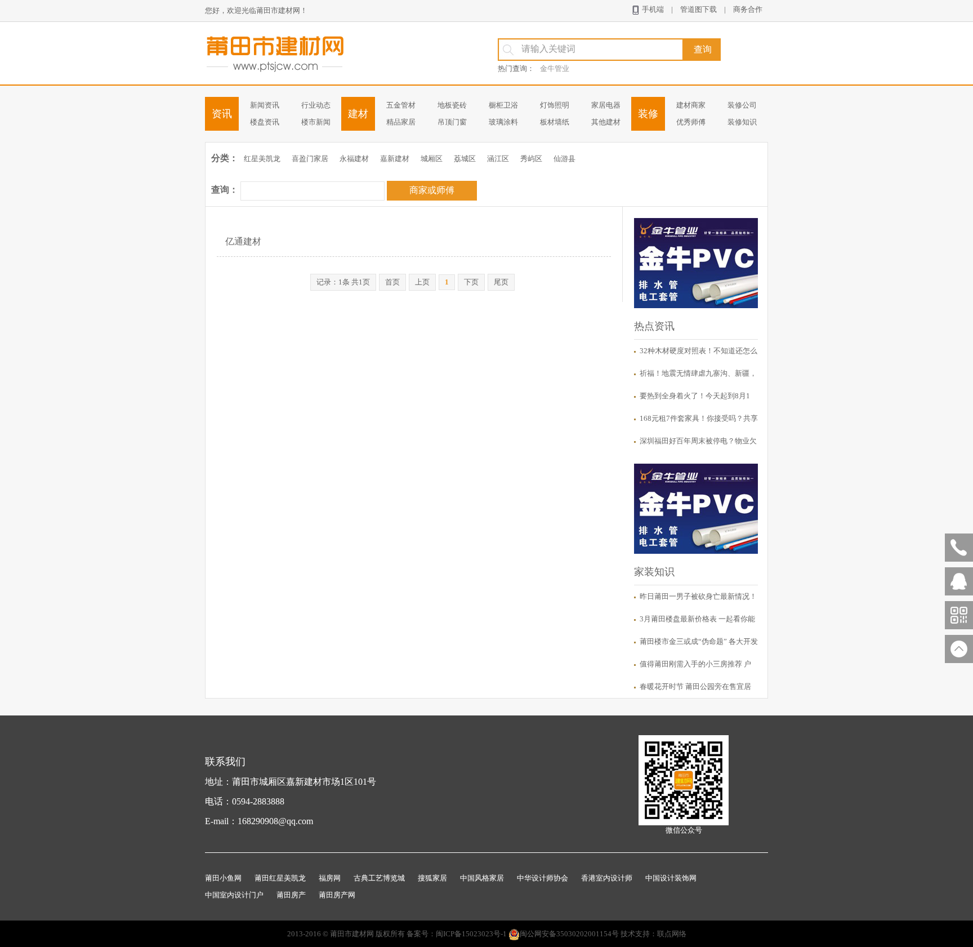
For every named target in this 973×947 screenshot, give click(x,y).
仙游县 (564, 158)
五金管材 (401, 105)
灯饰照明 (554, 105)
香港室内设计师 (606, 878)
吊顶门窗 (452, 122)
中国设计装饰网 (671, 878)
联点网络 (671, 934)
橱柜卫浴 (503, 105)
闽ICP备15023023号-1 (471, 934)
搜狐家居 (432, 878)
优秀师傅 (691, 122)
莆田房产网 (337, 895)
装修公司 (742, 105)
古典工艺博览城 (379, 878)
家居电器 (606, 105)
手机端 (652, 9)
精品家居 (401, 122)
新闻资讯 (264, 105)
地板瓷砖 (452, 105)
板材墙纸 (554, 122)
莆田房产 (291, 895)
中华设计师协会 (542, 878)
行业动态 (316, 105)
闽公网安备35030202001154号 (569, 934)
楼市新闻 (316, 122)
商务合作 (747, 9)
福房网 (330, 878)
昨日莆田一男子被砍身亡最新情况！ (698, 596)
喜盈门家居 (310, 158)
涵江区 (498, 158)
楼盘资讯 (264, 122)
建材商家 (691, 105)
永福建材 (354, 158)
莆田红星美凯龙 (280, 878)
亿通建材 (243, 241)
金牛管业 (554, 68)
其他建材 (606, 122)
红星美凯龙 (262, 158)
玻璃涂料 (503, 122)
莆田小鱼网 (223, 878)
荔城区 (465, 158)
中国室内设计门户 (234, 895)
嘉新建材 (394, 158)
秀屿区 (531, 158)
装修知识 (742, 122)
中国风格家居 (482, 878)
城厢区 (432, 158)
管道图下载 (698, 9)
